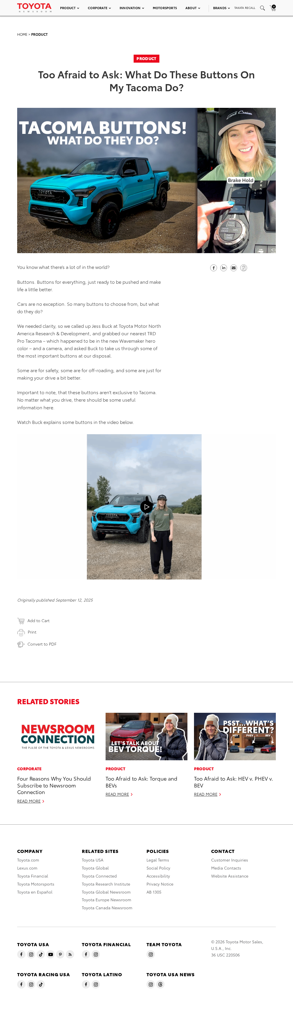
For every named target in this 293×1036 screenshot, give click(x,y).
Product (68, 7)
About (191, 7)
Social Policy (158, 868)
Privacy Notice (159, 884)
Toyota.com (28, 860)
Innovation (130, 7)
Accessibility (158, 876)
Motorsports (165, 7)
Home (22, 34)
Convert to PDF (41, 644)
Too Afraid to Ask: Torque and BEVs (141, 781)
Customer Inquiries (229, 860)
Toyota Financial (32, 876)
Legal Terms (157, 860)
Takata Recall (244, 7)
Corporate (97, 7)
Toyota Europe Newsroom (106, 899)
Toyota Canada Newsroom (107, 907)
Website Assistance (229, 876)
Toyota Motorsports (35, 884)
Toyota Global (95, 868)
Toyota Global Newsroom (106, 892)
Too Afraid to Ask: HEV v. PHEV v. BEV (233, 781)
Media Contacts (226, 868)
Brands (219, 7)
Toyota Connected (99, 876)
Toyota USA (92, 860)
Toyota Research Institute (106, 884)
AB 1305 (153, 892)
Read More (29, 801)
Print (32, 632)
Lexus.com (27, 868)
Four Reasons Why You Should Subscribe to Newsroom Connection (54, 785)
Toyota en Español (34, 892)
